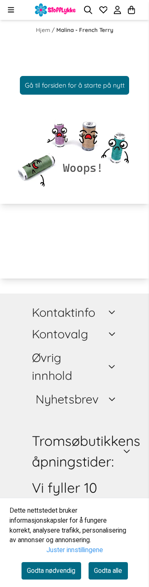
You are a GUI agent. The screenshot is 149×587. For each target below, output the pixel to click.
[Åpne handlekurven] (131, 9)
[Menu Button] (11, 9)
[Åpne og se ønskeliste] (103, 9)
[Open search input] (88, 10)
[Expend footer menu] (113, 334)
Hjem (44, 29)
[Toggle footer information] (113, 312)
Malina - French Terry (84, 29)
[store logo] (55, 10)
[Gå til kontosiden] (141, 10)
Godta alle (108, 571)
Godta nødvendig (51, 571)
